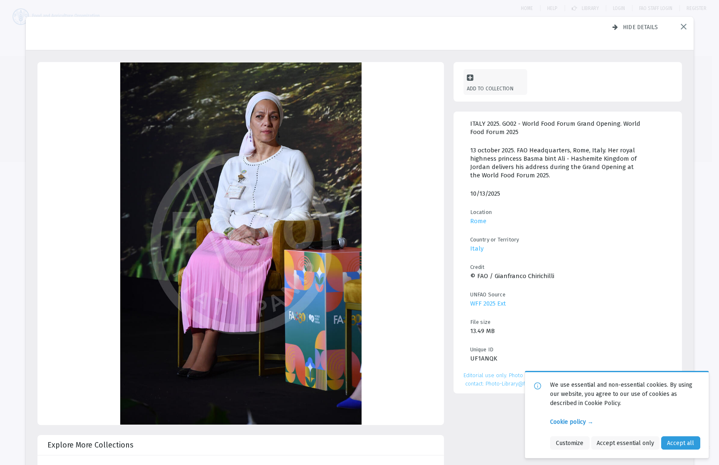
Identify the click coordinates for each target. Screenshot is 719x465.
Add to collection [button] (490, 88)
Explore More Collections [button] (90, 445)
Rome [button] (478, 221)
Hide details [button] (640, 27)
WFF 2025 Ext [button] (488, 303)
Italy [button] (476, 248)
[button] (684, 27)
